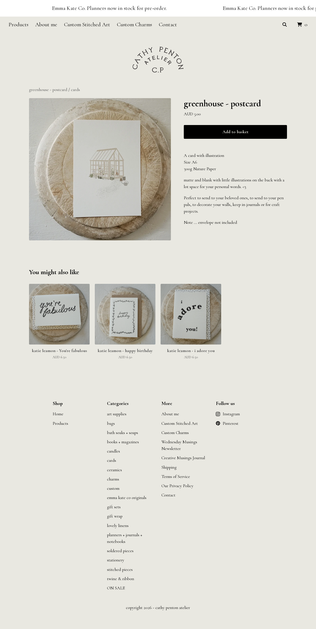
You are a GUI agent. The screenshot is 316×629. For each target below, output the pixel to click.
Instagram (231, 414)
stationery (115, 560)
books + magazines (123, 442)
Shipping (169, 467)
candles (113, 451)
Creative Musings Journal (183, 458)
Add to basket (235, 131)
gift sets (114, 507)
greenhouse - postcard (48, 89)
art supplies (116, 414)
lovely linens (118, 525)
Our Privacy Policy (177, 485)
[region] (158, 8)
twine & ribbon (120, 578)
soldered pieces (120, 550)
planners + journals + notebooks (124, 538)
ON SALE (116, 588)
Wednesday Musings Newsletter (179, 445)
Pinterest (230, 423)
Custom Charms (134, 24)
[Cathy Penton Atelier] (158, 60)
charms (113, 479)
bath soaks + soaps (122, 432)
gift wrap (115, 516)
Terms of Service (175, 476)
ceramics (114, 470)
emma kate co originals (126, 497)
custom (113, 488)
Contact (168, 24)
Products (18, 24)
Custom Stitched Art (87, 24)
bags (111, 423)
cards (75, 89)
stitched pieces (120, 569)
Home (58, 414)
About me (46, 24)
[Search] (284, 24)
